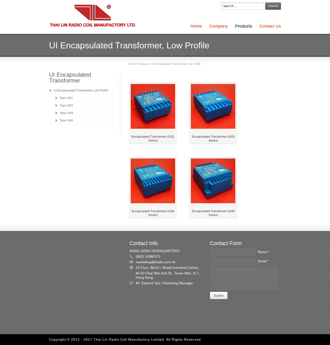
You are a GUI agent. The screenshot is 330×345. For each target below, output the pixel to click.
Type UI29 (66, 105)
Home (196, 26)
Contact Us (270, 26)
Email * (263, 261)
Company (218, 26)
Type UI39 (66, 113)
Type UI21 (66, 98)
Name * (263, 252)
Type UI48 (66, 120)
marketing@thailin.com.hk (155, 262)
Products (243, 26)
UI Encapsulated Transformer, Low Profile (81, 90)
